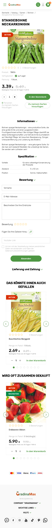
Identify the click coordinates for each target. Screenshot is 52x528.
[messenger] (7, 520)
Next (46, 324)
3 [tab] (21, 367)
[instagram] (19, 520)
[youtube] (26, 520)
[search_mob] (38, 4)
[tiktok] (32, 520)
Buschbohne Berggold (19, 339)
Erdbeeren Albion (17, 429)
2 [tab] (17, 367)
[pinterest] (39, 520)
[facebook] (13, 520)
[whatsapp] (45, 520)
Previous (6, 324)
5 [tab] (28, 367)
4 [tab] (24, 367)
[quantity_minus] (12, 360)
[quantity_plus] (20, 360)
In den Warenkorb (37, 97)
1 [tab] (14, 367)
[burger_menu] (5, 5)
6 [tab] (31, 367)
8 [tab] (38, 367)
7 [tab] (35, 367)
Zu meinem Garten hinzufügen (37, 105)
